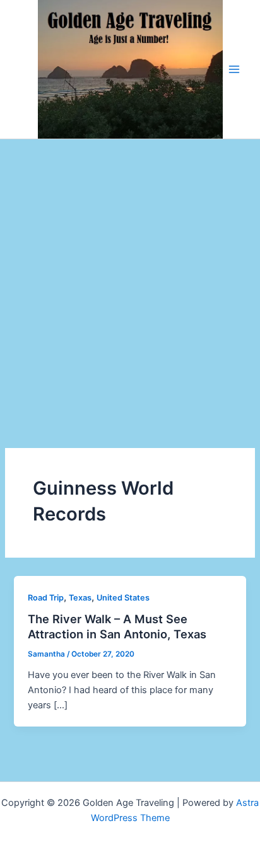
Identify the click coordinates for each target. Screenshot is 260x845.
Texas (80, 597)
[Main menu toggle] (234, 69)
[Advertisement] (130, 275)
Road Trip (46, 597)
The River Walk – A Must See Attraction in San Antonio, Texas (117, 626)
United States (123, 597)
